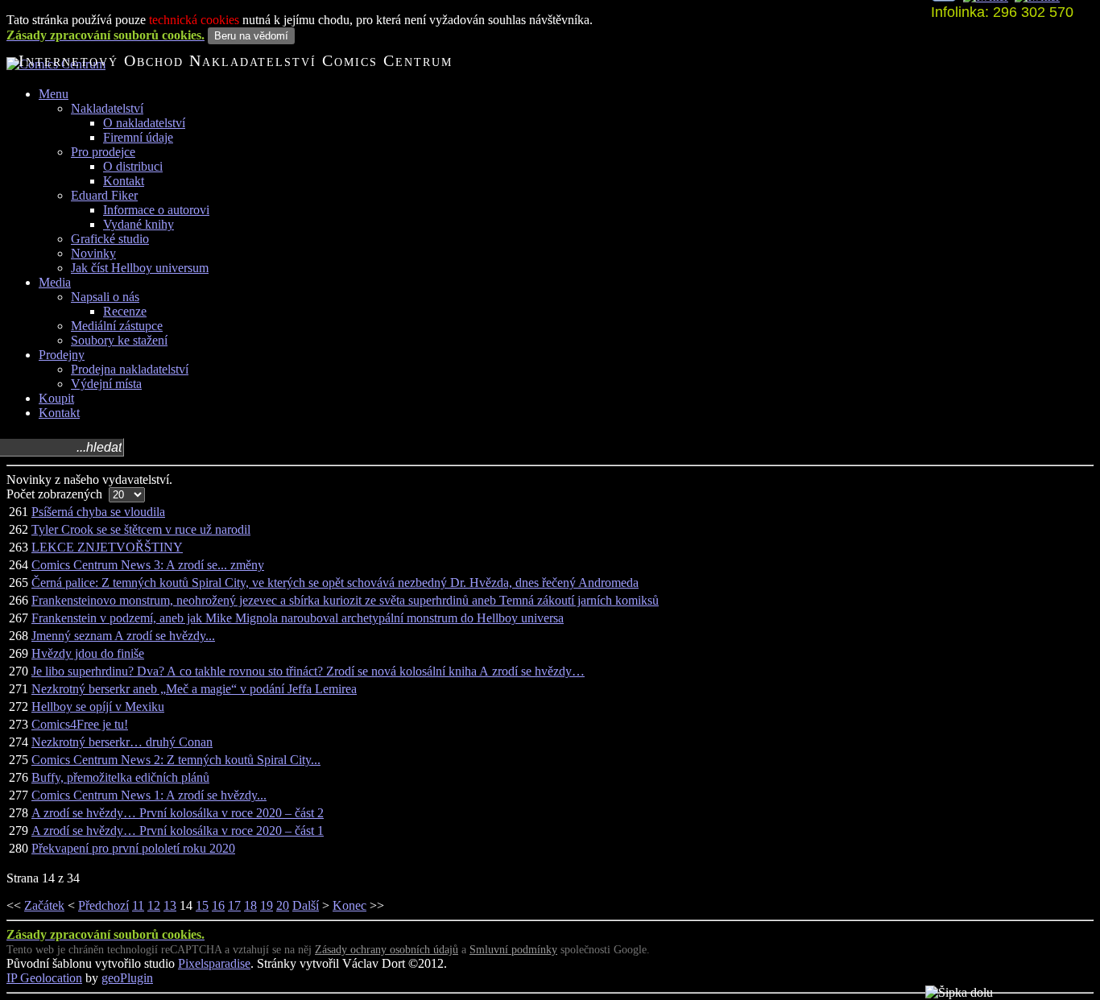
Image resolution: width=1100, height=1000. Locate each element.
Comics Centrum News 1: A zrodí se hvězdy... (149, 795)
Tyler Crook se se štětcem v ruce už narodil (140, 529)
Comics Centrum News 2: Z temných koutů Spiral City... (175, 760)
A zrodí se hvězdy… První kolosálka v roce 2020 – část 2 (177, 813)
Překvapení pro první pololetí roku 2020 (133, 848)
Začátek (44, 905)
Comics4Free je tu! (79, 724)
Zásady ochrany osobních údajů (386, 950)
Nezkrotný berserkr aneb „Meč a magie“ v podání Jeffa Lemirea (194, 689)
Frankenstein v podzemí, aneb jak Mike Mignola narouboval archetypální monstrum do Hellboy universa (297, 618)
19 (266, 905)
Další (305, 905)
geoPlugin (127, 978)
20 (282, 905)
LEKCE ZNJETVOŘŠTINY (107, 547)
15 (202, 905)
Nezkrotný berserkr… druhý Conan (122, 742)
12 (153, 905)
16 (218, 905)
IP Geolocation (44, 978)
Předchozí (103, 905)
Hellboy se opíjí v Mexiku (97, 706)
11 (138, 905)
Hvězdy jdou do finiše (87, 653)
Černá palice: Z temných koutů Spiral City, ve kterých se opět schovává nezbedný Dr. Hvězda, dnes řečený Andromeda (335, 582)
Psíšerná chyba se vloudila (98, 512)
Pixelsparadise (214, 963)
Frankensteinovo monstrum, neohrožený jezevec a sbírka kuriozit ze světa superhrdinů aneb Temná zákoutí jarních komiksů (345, 600)
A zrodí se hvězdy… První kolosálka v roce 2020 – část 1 (177, 830)
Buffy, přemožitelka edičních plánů (120, 777)
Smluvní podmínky (513, 950)
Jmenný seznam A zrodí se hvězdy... (123, 636)
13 (169, 905)
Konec (349, 905)
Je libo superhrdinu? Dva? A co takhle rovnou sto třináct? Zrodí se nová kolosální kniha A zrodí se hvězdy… (308, 671)
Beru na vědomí (251, 36)
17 (234, 905)
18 (250, 905)
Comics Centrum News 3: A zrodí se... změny (147, 565)
